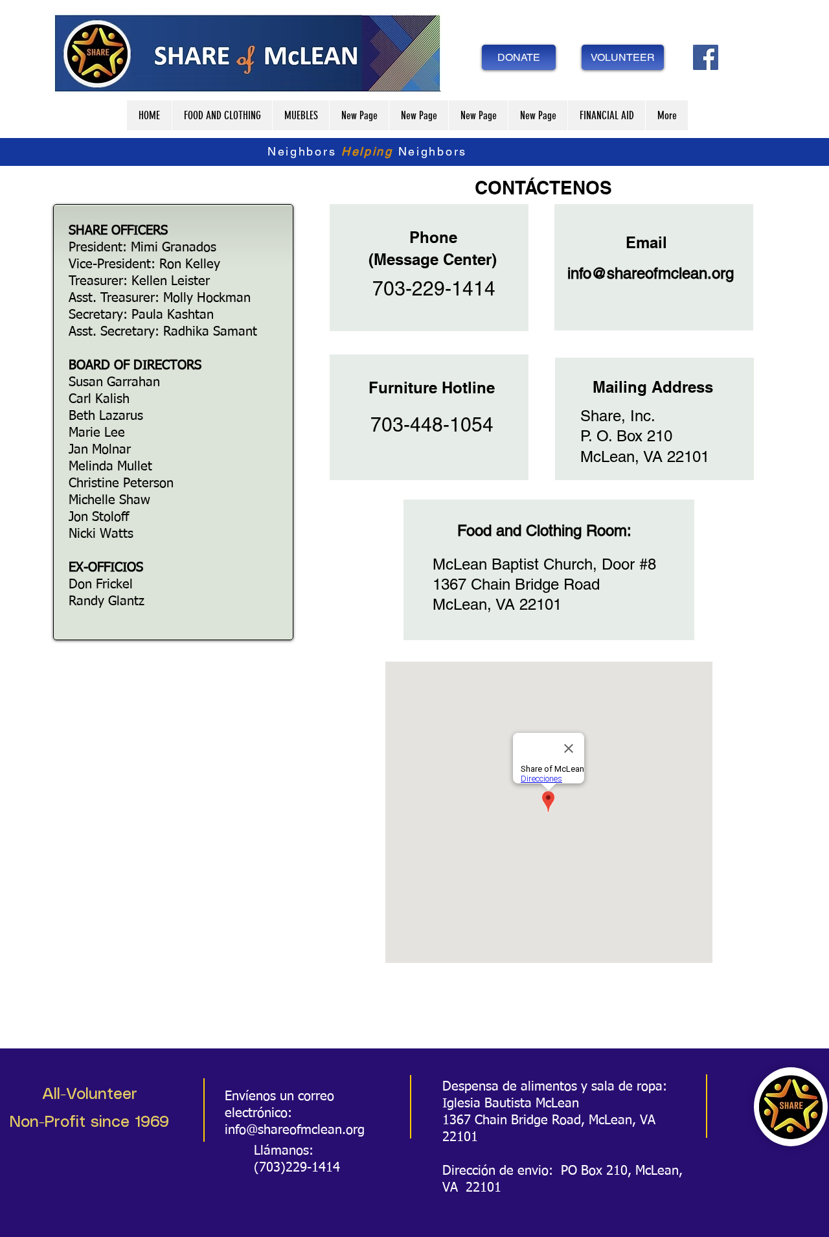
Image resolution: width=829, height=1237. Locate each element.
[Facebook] (705, 57)
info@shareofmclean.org (650, 273)
